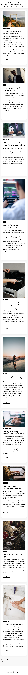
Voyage (5, 551)
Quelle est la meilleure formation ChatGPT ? (11, 226)
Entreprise (6, 621)
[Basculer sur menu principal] (1, 4)
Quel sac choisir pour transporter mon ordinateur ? (13, 487)
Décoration (6, 28)
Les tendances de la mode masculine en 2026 (12, 89)
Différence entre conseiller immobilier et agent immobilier (14, 144)
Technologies (7, 428)
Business (6, 299)
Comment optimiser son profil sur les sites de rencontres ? (13, 378)
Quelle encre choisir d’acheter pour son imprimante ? (13, 304)
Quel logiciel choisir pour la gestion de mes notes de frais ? (13, 432)
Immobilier (6, 139)
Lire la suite (6, 59)
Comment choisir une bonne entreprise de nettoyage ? (13, 625)
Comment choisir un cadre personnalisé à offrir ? (12, 32)
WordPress (19, 672)
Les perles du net (14, 2)
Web (4, 221)
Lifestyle (6, 373)
